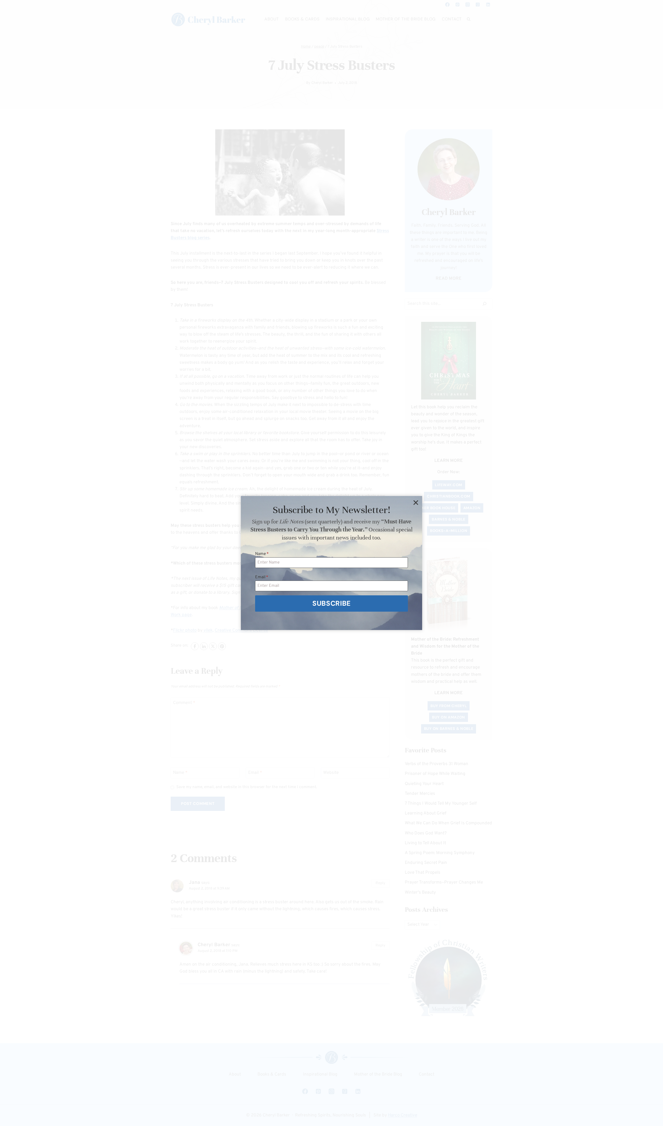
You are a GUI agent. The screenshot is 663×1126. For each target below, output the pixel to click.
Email (261, 577)
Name (262, 554)
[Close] (415, 502)
